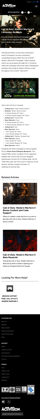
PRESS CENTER (5, 328)
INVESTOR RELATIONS (7, 334)
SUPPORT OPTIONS (6, 349)
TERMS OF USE (5, 371)
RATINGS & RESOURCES (7, 331)
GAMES (3, 346)
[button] (37, 1)
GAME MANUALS (5, 353)
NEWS (3, 337)
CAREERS (4, 324)
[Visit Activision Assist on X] (9, 402)
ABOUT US (4, 321)
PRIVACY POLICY (5, 374)
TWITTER (3, 359)
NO (31, 12)
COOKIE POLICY (5, 377)
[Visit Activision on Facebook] (3, 402)
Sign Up (29, 2)
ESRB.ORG (4, 380)
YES (25, 12)
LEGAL (3, 367)
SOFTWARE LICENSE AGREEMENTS (10, 356)
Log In (34, 2)
